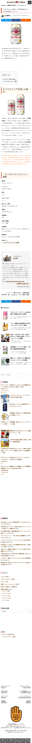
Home (4, 5)
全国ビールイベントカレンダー (10, 584)
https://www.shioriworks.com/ (15, 281)
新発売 (28, 294)
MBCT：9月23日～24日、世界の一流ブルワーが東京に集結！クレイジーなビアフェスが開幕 (20, 336)
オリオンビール (6, 593)
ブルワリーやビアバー (8, 579)
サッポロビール (22, 5)
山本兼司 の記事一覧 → (22, 283)
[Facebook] (16, 20)
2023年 (4, 294)
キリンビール (6, 595)
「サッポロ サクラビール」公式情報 (10, 242)
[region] (16, 740)
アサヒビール (6, 591)
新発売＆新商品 (12, 5)
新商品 (24, 294)
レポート (4, 581)
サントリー (5, 600)
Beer (9, 294)
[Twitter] (6, 20)
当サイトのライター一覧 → (23, 286)
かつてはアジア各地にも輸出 (9, 79)
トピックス (5, 576)
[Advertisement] (16, 495)
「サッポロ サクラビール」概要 (10, 81)
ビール (20, 294)
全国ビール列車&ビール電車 (9, 586)
